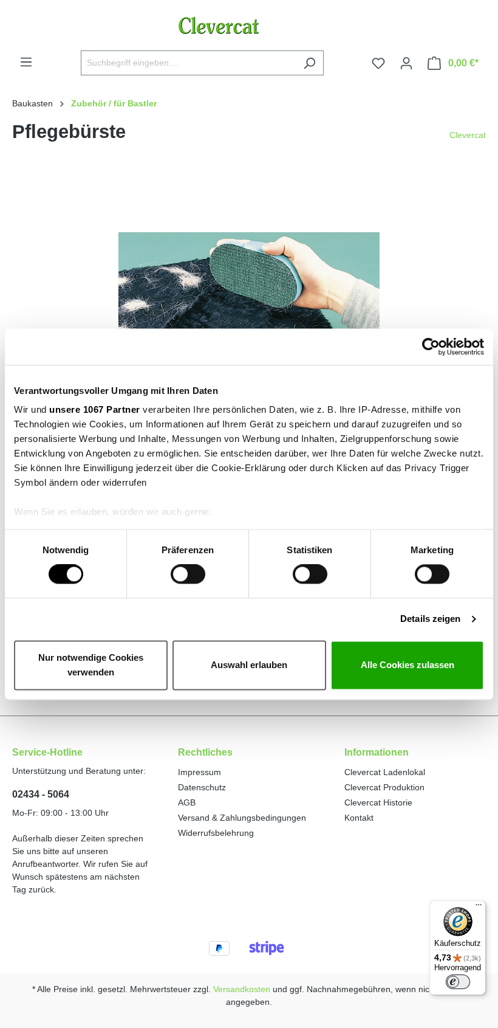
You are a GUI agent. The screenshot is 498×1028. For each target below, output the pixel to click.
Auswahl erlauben (249, 665)
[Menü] (26, 62)
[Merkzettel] (378, 63)
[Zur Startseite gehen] (249, 25)
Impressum (199, 772)
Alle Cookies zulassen (407, 665)
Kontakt (359, 818)
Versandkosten (241, 989)
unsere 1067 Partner (94, 409)
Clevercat (467, 135)
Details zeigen (430, 619)
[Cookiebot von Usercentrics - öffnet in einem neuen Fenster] (431, 346)
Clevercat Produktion (384, 787)
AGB (187, 802)
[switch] (188, 574)
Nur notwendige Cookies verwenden (90, 664)
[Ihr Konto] (406, 63)
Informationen (376, 752)
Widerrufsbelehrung (216, 833)
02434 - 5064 (40, 794)
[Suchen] (309, 62)
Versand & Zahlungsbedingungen (242, 818)
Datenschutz (202, 787)
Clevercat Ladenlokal (384, 772)
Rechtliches (205, 752)
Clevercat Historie (378, 802)
